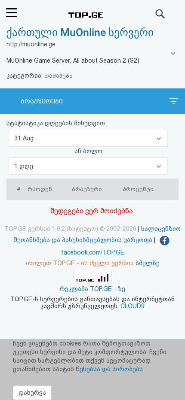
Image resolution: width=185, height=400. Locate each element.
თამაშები (58, 76)
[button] (88, 138)
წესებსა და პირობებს (109, 369)
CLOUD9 (132, 306)
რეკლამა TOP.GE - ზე (92, 288)
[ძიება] (160, 14)
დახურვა (32, 392)
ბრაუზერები (42, 101)
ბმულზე (148, 263)
